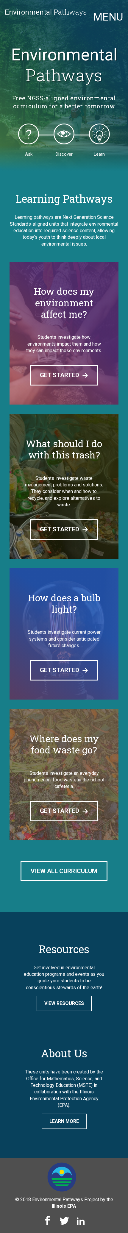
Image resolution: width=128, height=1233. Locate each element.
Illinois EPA (64, 1206)
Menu (108, 17)
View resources (64, 1003)
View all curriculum (64, 871)
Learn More (64, 1121)
